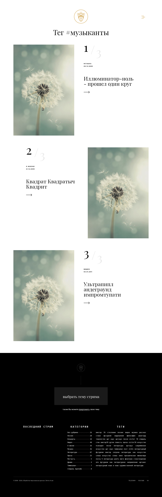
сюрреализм (119, 436)
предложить (84, 409)
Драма (69, 462)
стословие (111, 432)
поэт (126, 449)
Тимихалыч (71, 465)
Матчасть (71, 459)
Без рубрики (72, 432)
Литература (72, 452)
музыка (134, 432)
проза (125, 442)
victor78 (132, 442)
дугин (111, 442)
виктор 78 (100, 432)
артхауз (129, 446)
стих (98, 442)
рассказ (142, 432)
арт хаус (110, 439)
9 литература (107, 459)
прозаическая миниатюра (135, 456)
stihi (131, 449)
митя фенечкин (126, 459)
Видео (87, 269)
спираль (142, 439)
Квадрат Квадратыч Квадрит (50, 184)
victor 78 (133, 439)
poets (116, 459)
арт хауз (109, 449)
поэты (98, 459)
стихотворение (140, 459)
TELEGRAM (132, 480)
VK (148, 480)
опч (97, 462)
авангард (142, 436)
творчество (100, 439)
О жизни (30, 166)
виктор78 (104, 442)
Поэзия (70, 436)
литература (118, 446)
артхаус (119, 439)
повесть (118, 442)
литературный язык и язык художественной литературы (119, 465)
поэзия (120, 432)
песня (125, 439)
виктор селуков (112, 452)
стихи (98, 436)
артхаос (142, 462)
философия (131, 436)
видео (127, 432)
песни (108, 446)
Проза (69, 456)
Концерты (71, 439)
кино (121, 456)
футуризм (107, 436)
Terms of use (49, 480)
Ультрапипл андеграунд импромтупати (102, 289)
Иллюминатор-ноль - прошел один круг (108, 81)
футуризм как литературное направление (119, 462)
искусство (141, 442)
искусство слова (109, 456)
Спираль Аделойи (74, 469)
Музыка (88, 63)
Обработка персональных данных (34, 480)
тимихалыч (118, 449)
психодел (99, 446)
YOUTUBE (141, 480)
